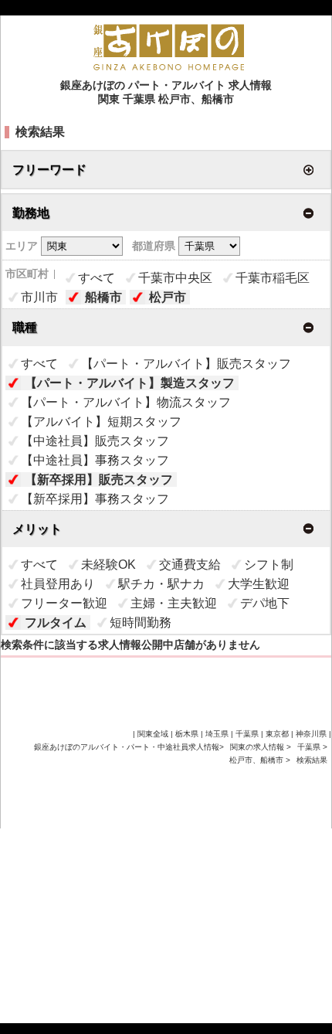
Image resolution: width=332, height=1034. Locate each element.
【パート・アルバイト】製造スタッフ (130, 382)
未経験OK (108, 564)
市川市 (39, 297)
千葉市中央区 (175, 277)
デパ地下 (265, 603)
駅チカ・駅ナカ (161, 583)
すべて (96, 277)
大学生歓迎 (259, 583)
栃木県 (186, 734)
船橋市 (103, 297)
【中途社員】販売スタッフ (95, 440)
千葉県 (308, 747)
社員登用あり (58, 583)
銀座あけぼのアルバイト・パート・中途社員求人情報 (126, 747)
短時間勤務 (140, 622)
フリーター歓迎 (64, 603)
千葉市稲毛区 (272, 277)
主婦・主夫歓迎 (173, 603)
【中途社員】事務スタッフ (95, 460)
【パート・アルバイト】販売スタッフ (186, 363)
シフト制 (268, 564)
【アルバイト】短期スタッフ (101, 421)
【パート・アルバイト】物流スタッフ (126, 402)
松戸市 (167, 297)
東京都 (277, 734)
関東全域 (152, 734)
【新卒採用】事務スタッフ (95, 498)
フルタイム (55, 622)
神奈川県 (311, 734)
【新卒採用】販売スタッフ (99, 479)
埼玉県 (217, 734)
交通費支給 (190, 564)
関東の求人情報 (258, 747)
